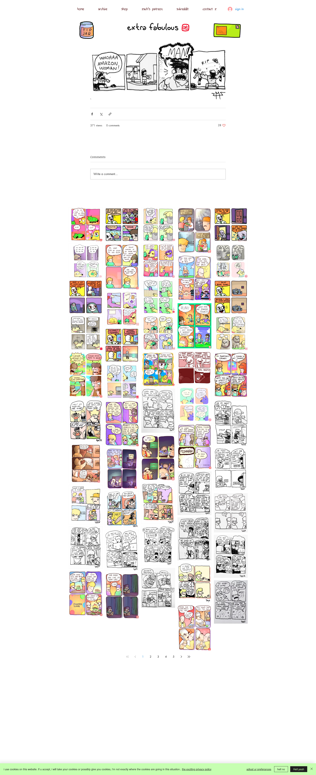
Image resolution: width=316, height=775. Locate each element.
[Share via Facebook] (92, 114)
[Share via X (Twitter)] (101, 114)
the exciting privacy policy (196, 769)
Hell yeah (298, 769)
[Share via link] (110, 114)
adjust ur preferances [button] (259, 769)
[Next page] (181, 656)
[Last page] (189, 656)
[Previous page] (135, 656)
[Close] (311, 769)
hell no (281, 769)
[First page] (127, 656)
